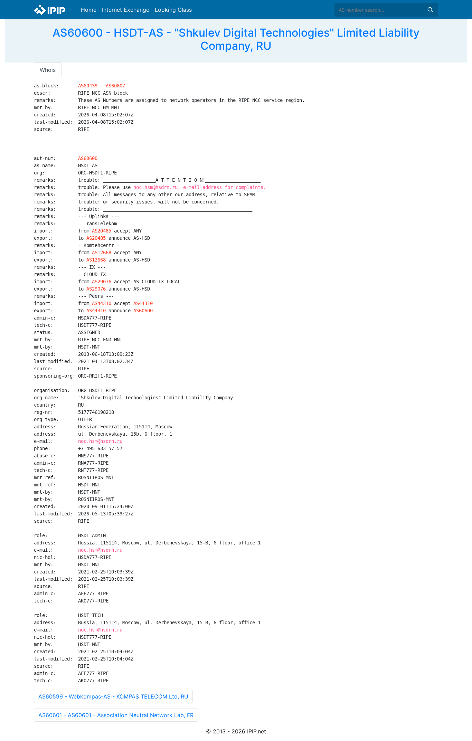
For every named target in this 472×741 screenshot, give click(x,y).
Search (430, 9)
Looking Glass (173, 9)
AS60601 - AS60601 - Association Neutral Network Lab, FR (115, 715)
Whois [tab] (48, 69)
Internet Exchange (125, 9)
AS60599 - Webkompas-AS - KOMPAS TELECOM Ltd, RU (113, 696)
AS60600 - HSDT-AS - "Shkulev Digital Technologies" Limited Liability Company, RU (236, 39)
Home (88, 9)
